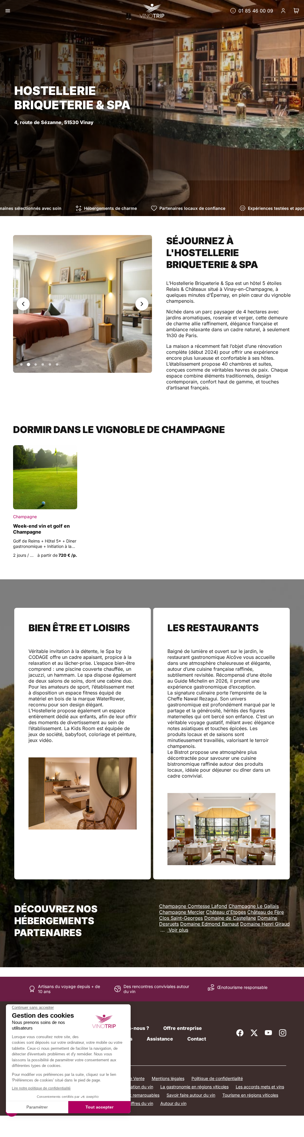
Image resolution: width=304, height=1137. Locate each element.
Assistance (160, 1039)
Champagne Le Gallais (254, 906)
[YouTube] (268, 1032)
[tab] (21, 364)
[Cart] (296, 11)
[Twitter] (254, 1032)
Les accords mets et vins (260, 1086)
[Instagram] (282, 1032)
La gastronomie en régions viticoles (194, 1086)
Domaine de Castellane (230, 918)
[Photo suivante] (141, 303)
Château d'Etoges (226, 912)
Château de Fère (265, 912)
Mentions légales (168, 1078)
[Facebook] (239, 1032)
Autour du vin (173, 1103)
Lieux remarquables (140, 1095)
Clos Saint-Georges (181, 918)
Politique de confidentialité (217, 1078)
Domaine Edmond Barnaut (209, 924)
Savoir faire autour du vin (191, 1095)
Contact (196, 1039)
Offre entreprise (182, 1028)
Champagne (25, 516)
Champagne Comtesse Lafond (193, 906)
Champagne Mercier (182, 912)
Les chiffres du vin (135, 1103)
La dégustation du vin (132, 1086)
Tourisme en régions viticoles (250, 1095)
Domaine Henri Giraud (265, 924)
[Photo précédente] (23, 303)
